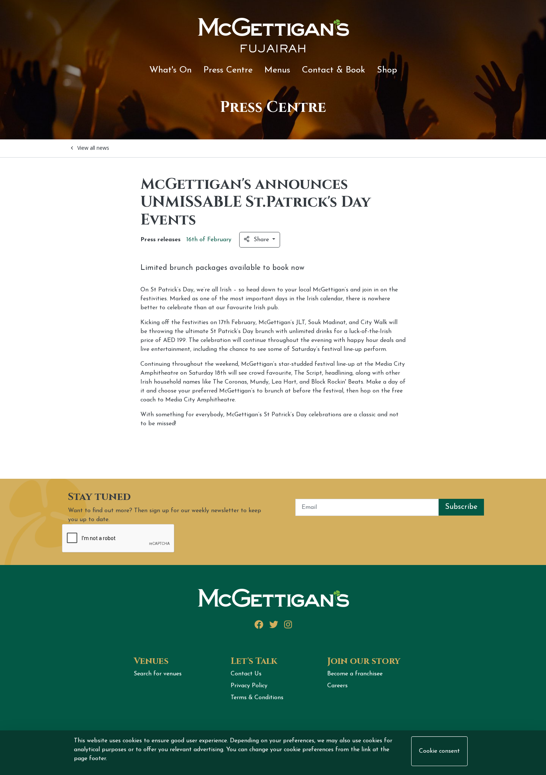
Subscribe (461, 507)
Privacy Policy (249, 686)
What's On (170, 70)
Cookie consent (439, 751)
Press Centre (228, 70)
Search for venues (158, 674)
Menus (277, 70)
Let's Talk (254, 661)
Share (262, 240)
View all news (93, 147)
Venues (151, 661)
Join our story (363, 661)
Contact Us (246, 674)
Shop (387, 70)
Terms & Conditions (257, 698)
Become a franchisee (355, 674)
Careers (337, 686)
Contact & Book (333, 70)
